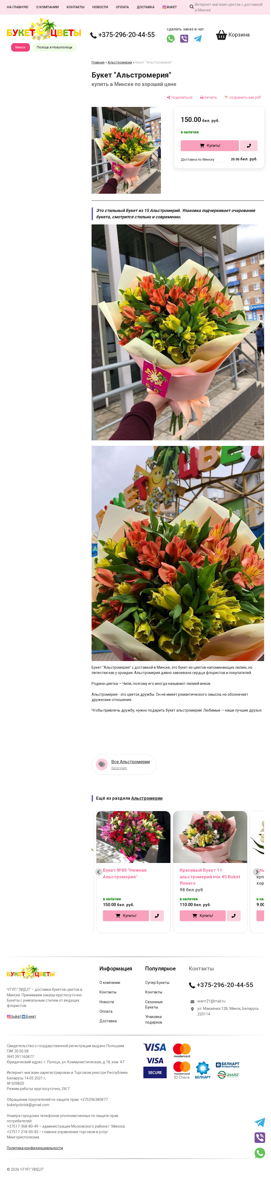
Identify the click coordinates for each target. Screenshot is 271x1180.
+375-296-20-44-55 (126, 35)
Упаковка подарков (153, 1010)
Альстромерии (119, 62)
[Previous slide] (98, 863)
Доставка (145, 7)
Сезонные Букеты (153, 996)
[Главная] (30, 970)
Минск (20, 47)
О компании (47, 7)
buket (171, 7)
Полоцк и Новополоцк (54, 47)
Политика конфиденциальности (35, 1139)
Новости (100, 7)
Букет (30, 1008)
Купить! (209, 145)
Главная (97, 62)
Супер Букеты (157, 974)
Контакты (75, 7)
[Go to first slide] (253, 863)
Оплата (122, 7)
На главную (17, 7)
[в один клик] (245, 145)
